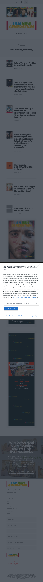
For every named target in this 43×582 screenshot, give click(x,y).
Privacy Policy (32, 316)
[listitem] (21, 303)
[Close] (39, 266)
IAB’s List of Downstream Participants (24, 297)
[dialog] (21, 291)
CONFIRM (11, 309)
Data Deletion (10, 316)
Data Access (21, 316)
